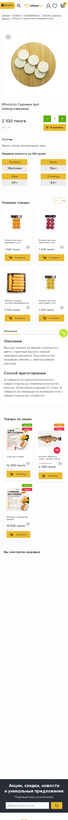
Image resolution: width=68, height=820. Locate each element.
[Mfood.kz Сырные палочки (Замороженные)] (17, 284)
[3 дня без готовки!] (18, 439)
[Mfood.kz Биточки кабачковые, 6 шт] (51, 284)
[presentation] (57, 200)
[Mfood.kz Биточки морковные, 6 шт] (17, 223)
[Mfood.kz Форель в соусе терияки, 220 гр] (50, 439)
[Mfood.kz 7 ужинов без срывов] (18, 500)
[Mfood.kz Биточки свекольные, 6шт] (51, 223)
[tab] (10, 331)
